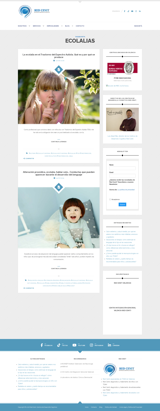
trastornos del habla (65, 156)
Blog (67, 26)
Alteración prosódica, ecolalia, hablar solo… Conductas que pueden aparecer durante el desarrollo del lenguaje (59, 173)
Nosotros (22, 26)
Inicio (86, 407)
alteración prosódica (52, 280)
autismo (33, 153)
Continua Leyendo (59, 141)
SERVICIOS (36, 26)
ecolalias (72, 153)
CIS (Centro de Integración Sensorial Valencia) (78, 372)
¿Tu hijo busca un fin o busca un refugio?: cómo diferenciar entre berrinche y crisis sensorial (120, 248)
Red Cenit (71, 286)
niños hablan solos (60, 286)
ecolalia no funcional (59, 153)
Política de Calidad (111, 407)
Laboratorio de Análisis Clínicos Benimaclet (77, 377)
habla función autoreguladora (71, 283)
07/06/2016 (60, 60)
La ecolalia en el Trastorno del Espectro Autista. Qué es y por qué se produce (59, 56)
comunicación (66, 280)
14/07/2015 (60, 178)
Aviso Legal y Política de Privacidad (130, 407)
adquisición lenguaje (36, 280)
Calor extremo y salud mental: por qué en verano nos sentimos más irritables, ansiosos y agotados (122, 234)
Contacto (80, 26)
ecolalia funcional (43, 153)
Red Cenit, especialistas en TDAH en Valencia (119, 379)
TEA (78, 153)
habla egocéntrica (52, 283)
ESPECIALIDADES (53, 26)
